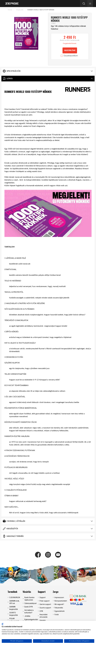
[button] (90, 3)
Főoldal (10, 10)
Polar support (45, 601)
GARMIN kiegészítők (13, 608)
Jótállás (27, 616)
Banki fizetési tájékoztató (29, 599)
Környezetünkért (60, 601)
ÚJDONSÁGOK (14, 597)
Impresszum (59, 597)
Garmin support (45, 604)
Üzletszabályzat (30, 603)
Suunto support (45, 608)
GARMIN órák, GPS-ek (14, 602)
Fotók (57, 614)
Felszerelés (59, 608)
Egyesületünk (60, 611)
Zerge (55, 591)
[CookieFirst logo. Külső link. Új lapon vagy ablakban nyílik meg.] (3, 624)
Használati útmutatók (43, 616)
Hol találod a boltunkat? (28, 611)
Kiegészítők (19, 10)
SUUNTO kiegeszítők (13, 614)
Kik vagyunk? (59, 604)
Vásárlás (27, 591)
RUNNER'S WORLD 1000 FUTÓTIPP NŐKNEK (41, 10)
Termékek (12, 591)
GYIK (41, 611)
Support (42, 591)
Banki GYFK (28, 607)
